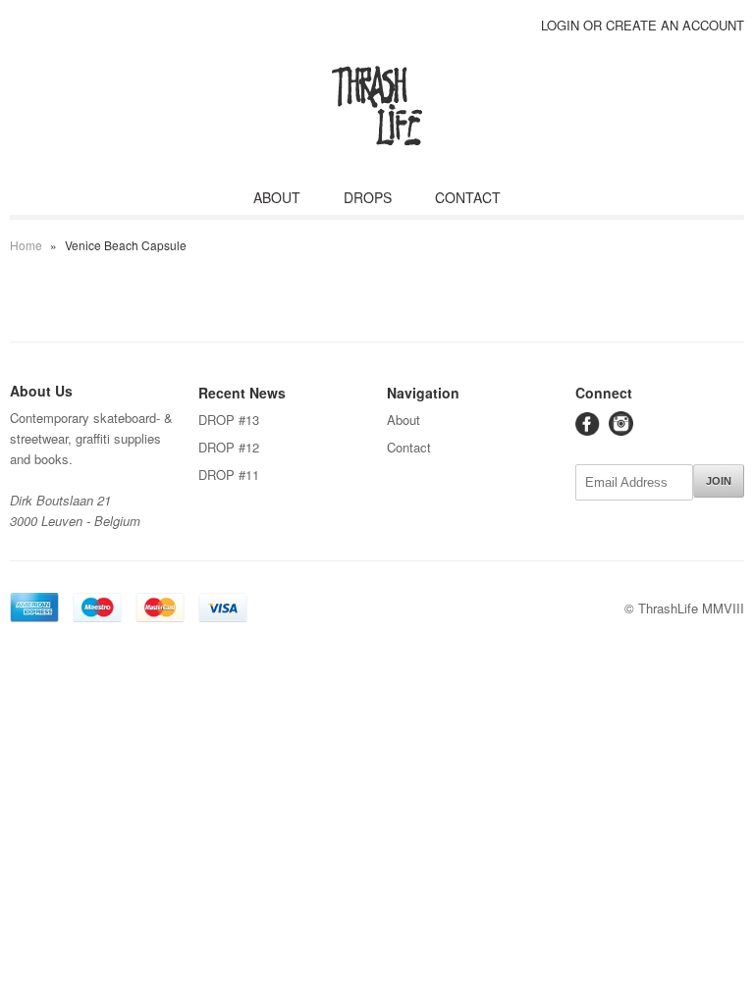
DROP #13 (228, 419)
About (403, 419)
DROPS (368, 197)
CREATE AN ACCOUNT (675, 25)
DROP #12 (228, 447)
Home (26, 245)
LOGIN (560, 25)
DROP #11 (228, 474)
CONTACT (468, 197)
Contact (409, 447)
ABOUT (276, 197)
